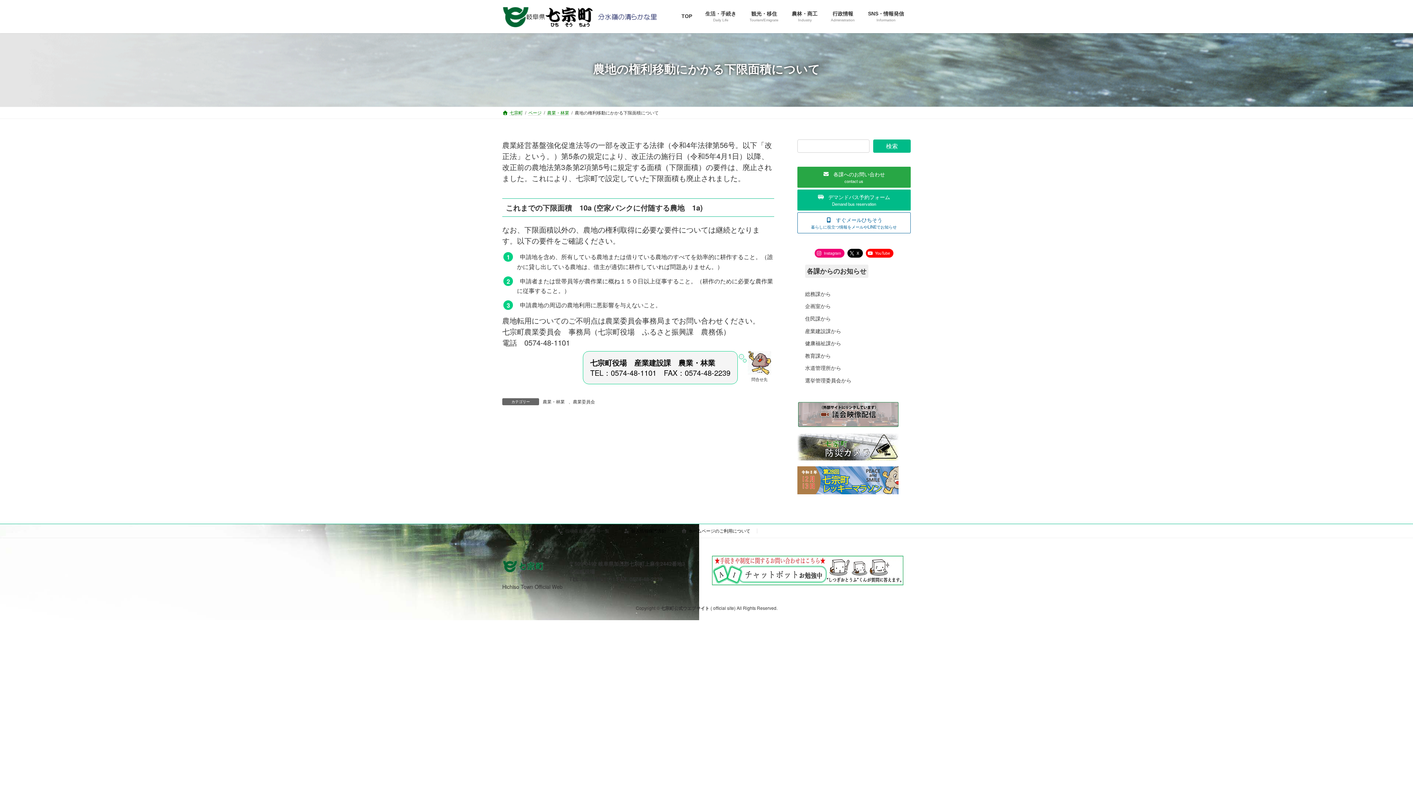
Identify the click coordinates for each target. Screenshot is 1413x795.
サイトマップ (530, 530)
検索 (892, 146)
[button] (854, 177)
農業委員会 (584, 401)
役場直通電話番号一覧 (587, 530)
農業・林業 (554, 401)
